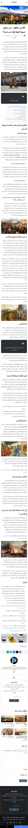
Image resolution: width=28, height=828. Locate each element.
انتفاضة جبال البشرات (21, 117)
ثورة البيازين (23, 112)
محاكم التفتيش (23, 115)
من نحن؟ (22, 819)
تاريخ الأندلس (22, 646)
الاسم (25, 769)
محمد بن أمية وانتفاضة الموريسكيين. (17, 631)
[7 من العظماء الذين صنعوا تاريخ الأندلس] (7, 718)
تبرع (9, 819)
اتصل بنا (13, 819)
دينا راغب (22, 35)
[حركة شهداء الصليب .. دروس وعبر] (7, 731)
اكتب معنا (17, 819)
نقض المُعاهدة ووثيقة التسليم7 (20, 113)
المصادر (24, 120)
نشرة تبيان (5, 819)
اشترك (14, 700)
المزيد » (14, 670)
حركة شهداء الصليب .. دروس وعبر (7, 736)
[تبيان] (14, 2)
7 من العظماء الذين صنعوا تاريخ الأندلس (8, 724)
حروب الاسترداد (23, 108)
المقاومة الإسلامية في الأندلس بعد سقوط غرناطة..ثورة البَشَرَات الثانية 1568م (21, 738)
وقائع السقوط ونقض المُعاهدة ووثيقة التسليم (17, 106)
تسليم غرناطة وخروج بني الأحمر (20, 110)
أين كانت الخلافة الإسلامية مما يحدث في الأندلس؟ (16, 119)
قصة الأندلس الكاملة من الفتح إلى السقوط (21, 724)
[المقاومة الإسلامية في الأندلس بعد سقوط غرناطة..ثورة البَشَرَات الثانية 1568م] (21, 731)
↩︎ (6, 600)
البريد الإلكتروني (23, 775)
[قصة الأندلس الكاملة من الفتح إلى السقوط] (21, 718)
